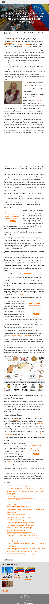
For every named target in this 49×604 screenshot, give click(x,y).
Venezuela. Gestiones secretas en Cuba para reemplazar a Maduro (22, 535)
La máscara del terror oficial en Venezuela (16, 530)
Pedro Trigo (13, 39)
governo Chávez (8, 43)
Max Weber (15, 420)
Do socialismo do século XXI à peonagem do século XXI (19, 549)
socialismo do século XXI (24, 44)
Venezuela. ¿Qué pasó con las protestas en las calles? (19, 532)
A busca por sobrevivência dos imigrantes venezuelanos (19, 517)
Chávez (36, 102)
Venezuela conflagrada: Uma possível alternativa (17, 507)
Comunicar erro (8, 559)
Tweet (13, 221)
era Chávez (27, 255)
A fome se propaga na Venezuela (14, 519)
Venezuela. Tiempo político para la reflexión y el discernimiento (21, 522)
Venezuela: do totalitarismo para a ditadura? (16, 485)
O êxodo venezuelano (11, 546)
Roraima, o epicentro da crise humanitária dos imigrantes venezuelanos (23, 540)
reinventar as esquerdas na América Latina (20, 335)
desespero (10, 461)
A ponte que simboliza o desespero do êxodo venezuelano (20, 498)
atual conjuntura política (11, 49)
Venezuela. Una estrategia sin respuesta (16, 514)
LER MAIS (5, 579)
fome (22, 49)
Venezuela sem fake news (12, 512)
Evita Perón (40, 423)
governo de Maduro (19, 294)
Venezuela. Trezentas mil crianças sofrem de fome (18, 506)
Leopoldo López (27, 273)
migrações (41, 64)
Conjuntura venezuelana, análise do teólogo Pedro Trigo (19, 486)
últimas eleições (26, 345)
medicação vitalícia (27, 213)
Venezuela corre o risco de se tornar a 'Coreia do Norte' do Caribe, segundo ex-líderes (26, 548)
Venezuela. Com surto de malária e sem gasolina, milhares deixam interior (23, 528)
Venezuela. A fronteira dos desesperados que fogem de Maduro (21, 533)
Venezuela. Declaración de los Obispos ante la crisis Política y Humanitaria (23, 515)
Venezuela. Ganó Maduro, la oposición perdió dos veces (19, 527)
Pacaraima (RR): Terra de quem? (14, 541)
